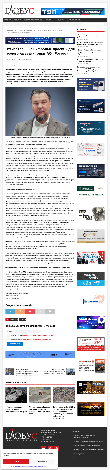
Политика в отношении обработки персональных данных (28, 466)
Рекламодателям (78, 454)
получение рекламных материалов (37, 339)
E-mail (9, 331)
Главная (7, 20)
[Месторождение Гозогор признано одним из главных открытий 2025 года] (40, 396)
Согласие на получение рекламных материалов (88, 450)
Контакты (76, 458)
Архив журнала (75, 20)
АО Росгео (23, 319)
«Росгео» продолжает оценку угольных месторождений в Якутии (16, 409)
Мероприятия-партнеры (33, 20)
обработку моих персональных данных (39, 335)
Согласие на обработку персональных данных (88, 441)
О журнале (76, 431)
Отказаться (42, 461)
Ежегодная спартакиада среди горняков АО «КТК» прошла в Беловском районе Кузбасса (88, 69)
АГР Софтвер (14, 319)
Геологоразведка (26, 59)
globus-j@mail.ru (51, 441)
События (17, 20)
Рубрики (49, 20)
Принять (16, 461)
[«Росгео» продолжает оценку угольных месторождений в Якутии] (16, 396)
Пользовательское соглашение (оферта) (86, 445)
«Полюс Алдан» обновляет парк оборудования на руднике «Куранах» (89, 52)
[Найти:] (94, 24)
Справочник (61, 20)
